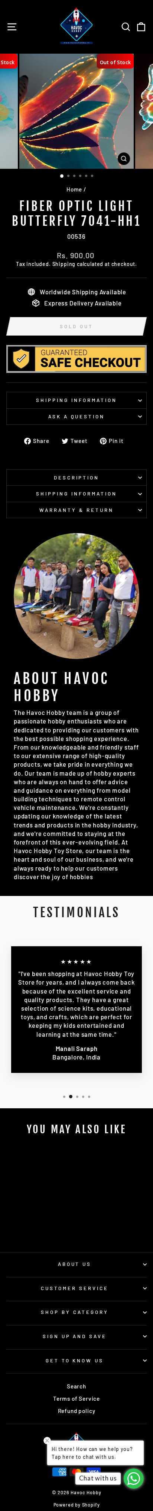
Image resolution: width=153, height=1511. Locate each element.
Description (77, 478)
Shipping (64, 264)
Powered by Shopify (76, 1505)
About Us (75, 1264)
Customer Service (74, 1288)
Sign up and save (75, 1336)
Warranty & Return (76, 510)
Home (74, 189)
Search (76, 1386)
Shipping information (76, 400)
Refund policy (76, 1410)
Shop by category (74, 1312)
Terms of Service (76, 1398)
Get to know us (75, 1360)
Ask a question (76, 416)
